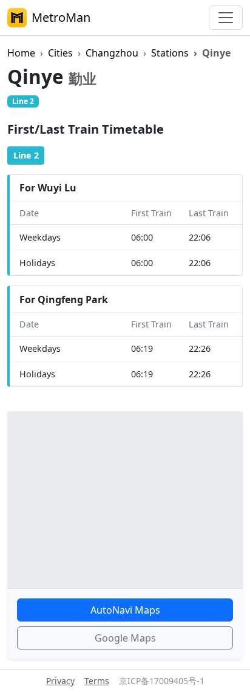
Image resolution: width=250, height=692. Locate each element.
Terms (96, 681)
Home (21, 53)
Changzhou (112, 53)
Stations (170, 53)
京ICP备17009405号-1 (161, 681)
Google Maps (125, 638)
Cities (60, 53)
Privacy (60, 681)
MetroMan (61, 17)
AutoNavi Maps (125, 610)
